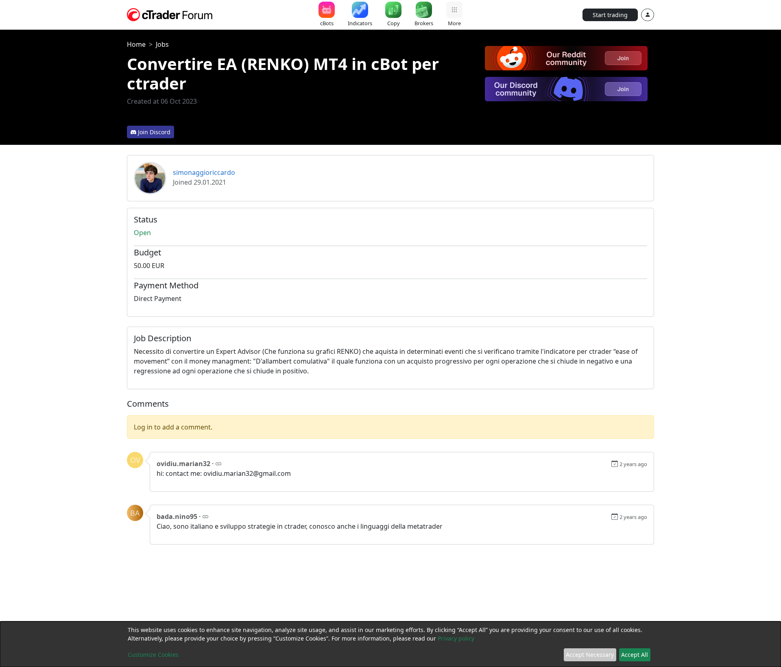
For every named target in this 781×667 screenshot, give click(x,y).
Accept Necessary (590, 654)
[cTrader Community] (170, 13)
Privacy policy (456, 638)
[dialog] (390, 644)
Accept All (634, 654)
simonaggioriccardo (204, 172)
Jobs (162, 44)
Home (136, 44)
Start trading (610, 15)
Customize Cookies (153, 654)
